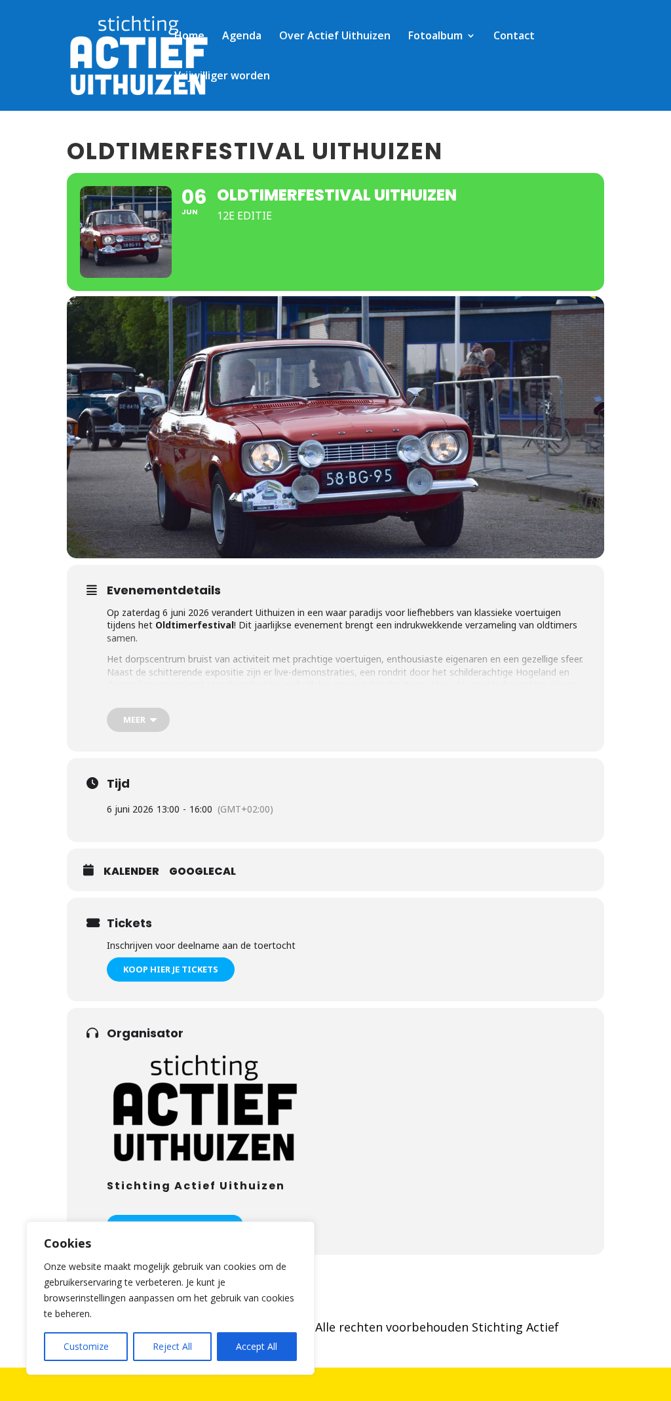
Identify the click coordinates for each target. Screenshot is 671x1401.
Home (189, 37)
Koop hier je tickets (170, 969)
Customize (86, 1346)
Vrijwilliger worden (222, 77)
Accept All (256, 1346)
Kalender (131, 871)
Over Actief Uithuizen (335, 37)
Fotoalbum (435, 37)
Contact (514, 37)
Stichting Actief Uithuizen (196, 1185)
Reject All (172, 1346)
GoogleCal (202, 871)
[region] (170, 1298)
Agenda (241, 37)
